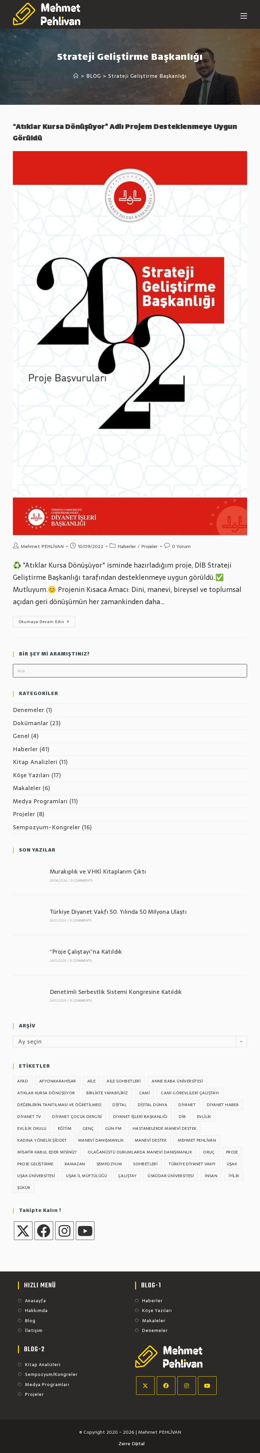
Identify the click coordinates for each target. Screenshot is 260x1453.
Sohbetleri (145, 1164)
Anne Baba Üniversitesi (177, 1081)
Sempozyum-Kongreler (46, 827)
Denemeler (28, 710)
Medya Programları (40, 801)
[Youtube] (85, 1230)
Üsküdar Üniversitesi (171, 1175)
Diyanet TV (29, 1116)
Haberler (126, 546)
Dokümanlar (30, 723)
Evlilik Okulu (31, 1128)
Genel (21, 736)
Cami (144, 1093)
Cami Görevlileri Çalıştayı (190, 1093)
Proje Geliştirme (35, 1164)
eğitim (64, 1128)
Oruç (209, 1152)
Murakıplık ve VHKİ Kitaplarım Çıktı (98, 871)
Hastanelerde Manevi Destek (164, 1128)
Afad (22, 1081)
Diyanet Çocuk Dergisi (77, 1116)
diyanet (187, 1104)
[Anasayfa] (76, 76)
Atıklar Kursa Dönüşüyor (46, 1093)
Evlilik (204, 1116)
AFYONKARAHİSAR (57, 1081)
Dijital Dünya (152, 1104)
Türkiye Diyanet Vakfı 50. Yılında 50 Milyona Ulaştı (118, 911)
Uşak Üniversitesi (36, 1175)
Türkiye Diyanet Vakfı (192, 1164)
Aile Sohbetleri (123, 1081)
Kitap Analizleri (35, 762)
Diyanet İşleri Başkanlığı (140, 1116)
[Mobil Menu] (243, 14)
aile (91, 1081)
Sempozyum (109, 1164)
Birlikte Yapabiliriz (107, 1093)
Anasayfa (35, 1300)
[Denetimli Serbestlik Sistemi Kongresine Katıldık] (27, 995)
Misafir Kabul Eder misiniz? (47, 1152)
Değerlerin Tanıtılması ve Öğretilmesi (59, 1104)
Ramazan (75, 1164)
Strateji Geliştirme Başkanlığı (147, 76)
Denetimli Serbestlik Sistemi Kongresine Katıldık (116, 992)
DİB (182, 1116)
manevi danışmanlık (101, 1140)
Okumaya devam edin (47, 622)
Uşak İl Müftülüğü (86, 1175)
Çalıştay (127, 1175)
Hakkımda (36, 1310)
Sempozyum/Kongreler (51, 1374)
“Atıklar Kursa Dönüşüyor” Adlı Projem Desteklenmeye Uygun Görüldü (125, 133)
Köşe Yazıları (31, 775)
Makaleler (27, 788)
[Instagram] (64, 1230)
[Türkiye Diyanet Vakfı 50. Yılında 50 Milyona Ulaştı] (27, 915)
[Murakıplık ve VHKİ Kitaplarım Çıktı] (27, 874)
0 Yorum (181, 546)
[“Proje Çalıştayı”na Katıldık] (27, 955)
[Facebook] (44, 1230)
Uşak (232, 1164)
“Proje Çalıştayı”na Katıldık (86, 951)
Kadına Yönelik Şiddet (42, 1140)
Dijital (119, 1104)
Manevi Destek (151, 1140)
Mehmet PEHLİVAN (42, 546)
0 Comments (81, 880)
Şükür (23, 1187)
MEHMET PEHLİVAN (197, 1140)
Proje (232, 1152)
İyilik (234, 1175)
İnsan (211, 1175)
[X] (23, 1230)
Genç (88, 1128)
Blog (30, 1320)
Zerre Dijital (131, 1443)
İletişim (34, 1330)
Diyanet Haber (223, 1104)
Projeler (149, 546)
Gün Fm (113, 1128)
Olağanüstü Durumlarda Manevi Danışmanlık (140, 1152)
